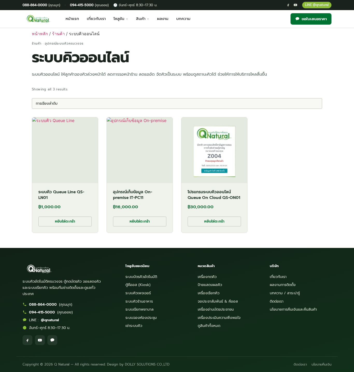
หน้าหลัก (40, 33)
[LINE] (52, 340)
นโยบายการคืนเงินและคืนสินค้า (293, 309)
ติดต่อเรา (277, 301)
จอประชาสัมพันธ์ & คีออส (218, 301)
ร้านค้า (58, 33)
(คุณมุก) (41, 5)
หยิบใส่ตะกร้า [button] (65, 221)
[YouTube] (295, 5)
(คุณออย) (89, 5)
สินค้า (140, 19)
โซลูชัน (119, 19)
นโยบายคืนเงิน (321, 364)
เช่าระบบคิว (133, 325)
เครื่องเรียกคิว (209, 293)
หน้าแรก (72, 19)
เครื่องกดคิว (207, 277)
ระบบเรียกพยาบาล (139, 309)
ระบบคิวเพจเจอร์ (138, 293)
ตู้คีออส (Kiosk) (138, 285)
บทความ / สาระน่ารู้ (285, 293)
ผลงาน (162, 19)
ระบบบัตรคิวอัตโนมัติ (141, 277)
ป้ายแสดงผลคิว (210, 285)
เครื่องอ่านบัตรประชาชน (216, 309)
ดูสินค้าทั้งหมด (209, 325)
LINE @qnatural (317, 4)
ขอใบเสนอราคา (314, 19)
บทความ (183, 19)
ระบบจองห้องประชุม (141, 317)
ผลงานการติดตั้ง (283, 285)
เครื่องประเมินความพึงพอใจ (219, 317)
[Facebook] (288, 5)
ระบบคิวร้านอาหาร (139, 301)
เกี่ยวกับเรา (96, 19)
